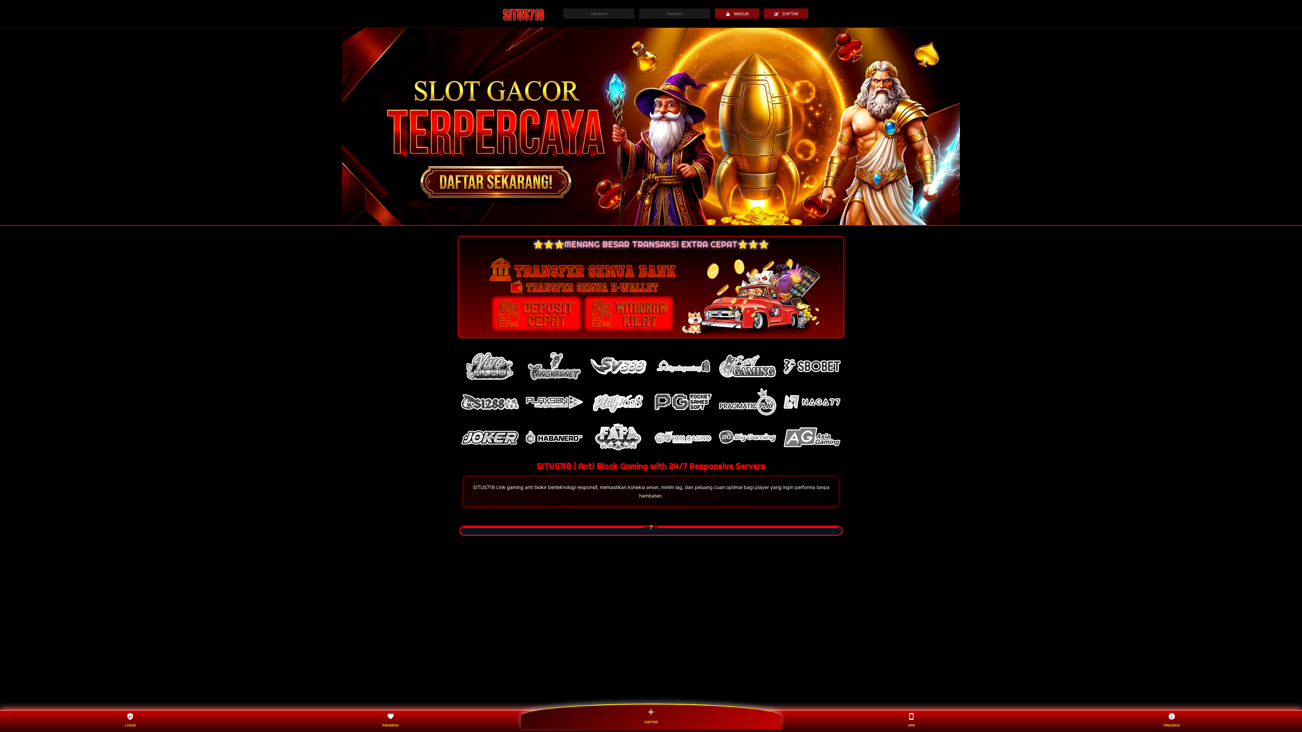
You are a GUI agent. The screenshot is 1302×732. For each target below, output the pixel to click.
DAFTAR (790, 13)
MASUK (741, 13)
